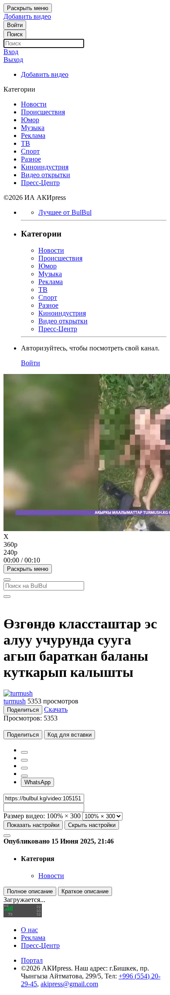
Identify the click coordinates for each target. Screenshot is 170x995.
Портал (32, 960)
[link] (14, 25)
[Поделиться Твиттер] (24, 760)
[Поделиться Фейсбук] (24, 752)
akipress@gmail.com (69, 984)
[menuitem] (85, 545)
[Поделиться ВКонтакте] (24, 776)
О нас (29, 929)
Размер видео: (24, 816)
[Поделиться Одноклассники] (24, 768)
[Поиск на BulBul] (6, 579)
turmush (14, 701)
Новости (51, 875)
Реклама (33, 937)
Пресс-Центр (40, 945)
